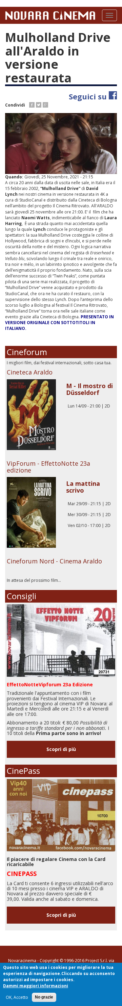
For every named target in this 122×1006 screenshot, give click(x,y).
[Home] (50, 15)
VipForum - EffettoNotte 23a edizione (48, 466)
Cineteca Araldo (30, 372)
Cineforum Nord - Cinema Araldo (54, 561)
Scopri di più (61, 749)
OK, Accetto (17, 997)
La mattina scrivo (83, 486)
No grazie (44, 997)
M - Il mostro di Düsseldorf (89, 389)
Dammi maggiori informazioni (35, 986)
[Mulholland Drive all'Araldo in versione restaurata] (61, 143)
